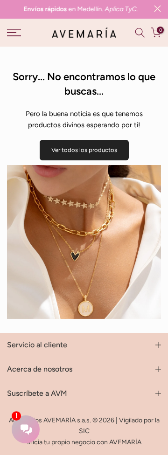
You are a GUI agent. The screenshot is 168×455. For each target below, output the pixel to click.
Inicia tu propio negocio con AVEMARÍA (84, 442)
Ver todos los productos (84, 149)
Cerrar (157, 8)
